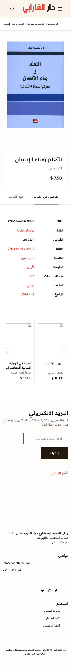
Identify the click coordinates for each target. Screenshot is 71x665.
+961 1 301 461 (12, 570)
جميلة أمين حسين (21, 372)
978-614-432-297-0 (21, 249)
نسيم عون (54, 168)
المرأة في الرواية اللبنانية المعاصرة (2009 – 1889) (19, 367)
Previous (7, 352)
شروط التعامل (52, 610)
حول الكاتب (16, 197)
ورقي (30, 285)
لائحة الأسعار (53, 618)
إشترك (54, 453)
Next (64, 352)
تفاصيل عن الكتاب (46, 197)
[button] (60, 9)
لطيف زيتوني (55, 372)
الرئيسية (53, 24)
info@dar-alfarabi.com (17, 563)
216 (32, 276)
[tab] (46, 196)
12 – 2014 (27, 294)
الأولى (30, 267)
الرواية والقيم (54, 363)
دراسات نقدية (36, 24)
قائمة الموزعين (52, 625)
